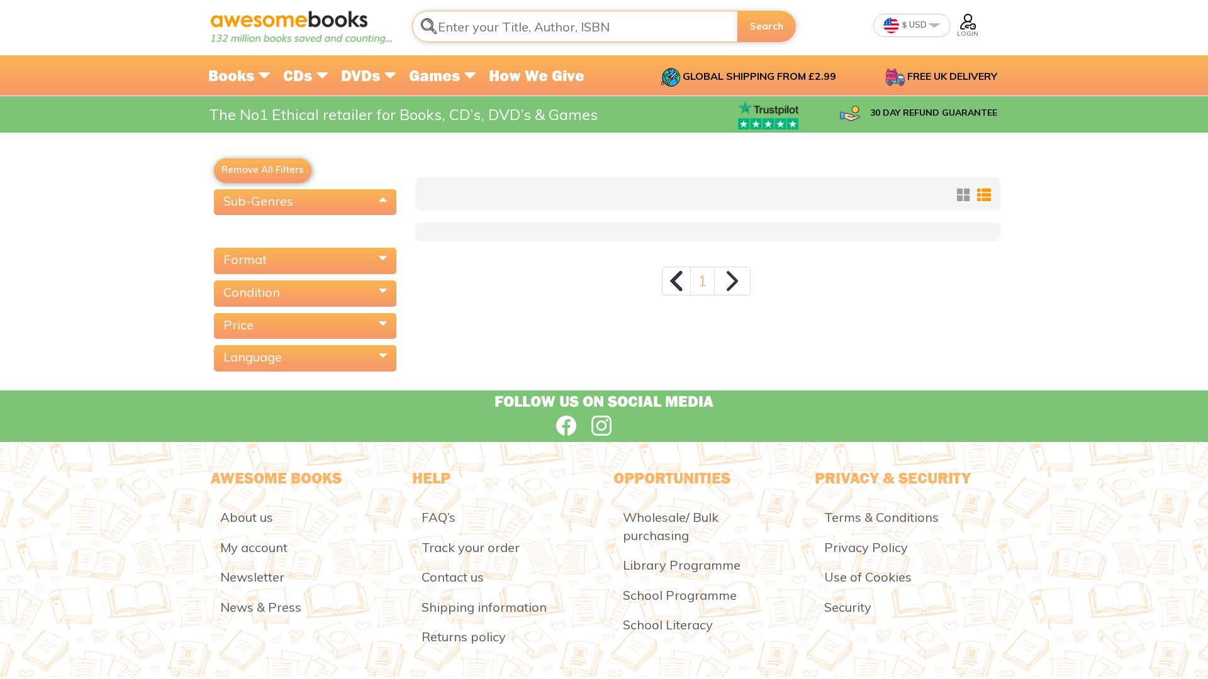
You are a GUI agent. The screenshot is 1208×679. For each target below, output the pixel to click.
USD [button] (917, 24)
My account (254, 547)
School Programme (680, 595)
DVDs (362, 75)
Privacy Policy (866, 547)
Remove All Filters (262, 169)
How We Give (536, 75)
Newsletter (252, 577)
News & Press (260, 607)
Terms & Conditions (881, 517)
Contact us (453, 577)
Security (847, 607)
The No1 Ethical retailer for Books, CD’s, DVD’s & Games (403, 114)
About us (246, 517)
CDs (299, 75)
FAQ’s (439, 517)
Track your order (471, 547)
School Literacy (668, 624)
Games (436, 75)
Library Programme (682, 565)
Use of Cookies (868, 577)
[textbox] (575, 26)
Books (233, 75)
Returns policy (464, 636)
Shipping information (484, 607)
